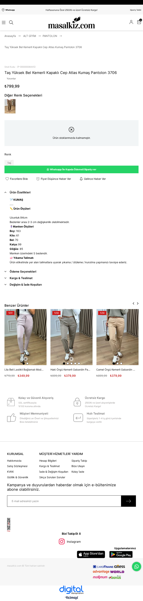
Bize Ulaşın (78, 466)
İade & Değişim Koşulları (53, 471)
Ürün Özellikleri (20, 192)
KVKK (10, 471)
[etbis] (13, 525)
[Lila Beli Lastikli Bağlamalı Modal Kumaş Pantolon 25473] (25, 337)
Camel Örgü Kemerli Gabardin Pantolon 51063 (116, 369)
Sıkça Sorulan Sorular (52, 477)
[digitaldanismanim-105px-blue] (71, 590)
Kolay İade (78, 471)
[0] (140, 22)
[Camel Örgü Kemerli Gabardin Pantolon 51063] (117, 337)
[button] (64, 363)
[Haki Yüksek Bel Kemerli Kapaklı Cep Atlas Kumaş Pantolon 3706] (11, 106)
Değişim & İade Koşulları (26, 284)
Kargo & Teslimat (21, 278)
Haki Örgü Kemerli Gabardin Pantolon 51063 (70, 369)
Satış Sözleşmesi (17, 466)
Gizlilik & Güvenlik (17, 477)
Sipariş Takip (79, 460)
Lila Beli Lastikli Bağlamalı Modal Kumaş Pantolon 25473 (24, 369)
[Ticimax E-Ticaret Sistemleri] (71, 598)
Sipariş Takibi (135, 10)
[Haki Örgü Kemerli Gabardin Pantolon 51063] (71, 337)
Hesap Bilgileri (47, 460)
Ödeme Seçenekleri (23, 271)
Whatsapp (10, 10)
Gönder (128, 501)
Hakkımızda (14, 460)
